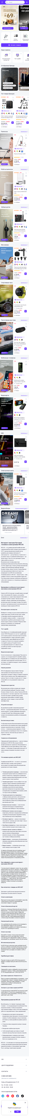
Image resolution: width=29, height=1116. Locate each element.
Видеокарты (5, 395)
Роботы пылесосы (7, 169)
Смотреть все (24, 131)
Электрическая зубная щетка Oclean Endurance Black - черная (20, 230)
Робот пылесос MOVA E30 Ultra (20, 192)
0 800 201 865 (6, 1076)
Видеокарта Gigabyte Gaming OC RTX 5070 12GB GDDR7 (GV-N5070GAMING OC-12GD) (20, 418)
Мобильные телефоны (8, 358)
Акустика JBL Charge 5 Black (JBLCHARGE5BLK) (20, 343)
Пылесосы (4, 131)
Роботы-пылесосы (8, 88)
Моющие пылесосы (8, 83)
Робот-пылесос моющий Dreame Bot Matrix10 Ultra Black (7, 116)
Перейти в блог (23, 537)
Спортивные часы (6, 282)
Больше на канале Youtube (21, 508)
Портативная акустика (8, 320)
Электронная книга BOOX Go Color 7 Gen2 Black (20, 493)
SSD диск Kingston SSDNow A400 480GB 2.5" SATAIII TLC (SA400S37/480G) (19, 456)
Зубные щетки (5, 207)
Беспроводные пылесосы (9, 85)
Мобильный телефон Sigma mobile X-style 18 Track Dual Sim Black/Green (19, 381)
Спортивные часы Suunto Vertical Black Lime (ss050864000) (20, 305)
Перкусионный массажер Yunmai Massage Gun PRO (20, 268)
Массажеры (5, 245)
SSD (2, 433)
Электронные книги (7, 470)
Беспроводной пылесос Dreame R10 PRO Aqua (22, 116)
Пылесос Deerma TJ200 (19, 153)
